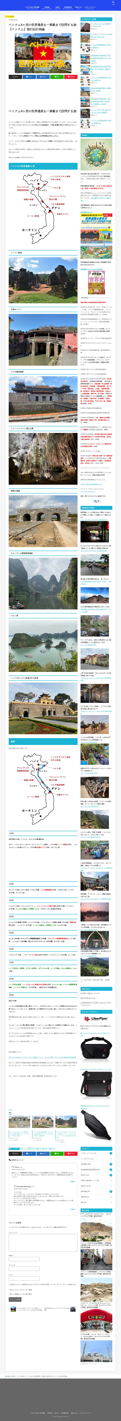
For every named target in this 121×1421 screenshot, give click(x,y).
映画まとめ (85, 1186)
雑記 (83, 1202)
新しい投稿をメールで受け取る (21, 1294)
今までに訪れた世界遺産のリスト (91, 484)
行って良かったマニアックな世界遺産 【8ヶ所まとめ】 (101, 36)
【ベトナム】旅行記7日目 (89, 773)
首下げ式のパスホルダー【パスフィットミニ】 (96, 1069)
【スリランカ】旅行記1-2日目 (90, 837)
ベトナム (24, 1148)
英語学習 (85, 1197)
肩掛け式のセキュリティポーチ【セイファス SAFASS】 (95, 1107)
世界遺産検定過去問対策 (90, 1169)
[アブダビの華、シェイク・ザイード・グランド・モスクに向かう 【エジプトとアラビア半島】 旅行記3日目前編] (96, 1363)
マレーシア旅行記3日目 (88, 645)
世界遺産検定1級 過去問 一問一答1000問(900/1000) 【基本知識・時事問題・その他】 (100, 101)
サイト (11, 1275)
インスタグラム (87, 1159)
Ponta (17, 1167)
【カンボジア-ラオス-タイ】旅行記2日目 (94, 551)
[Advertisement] (43, 93)
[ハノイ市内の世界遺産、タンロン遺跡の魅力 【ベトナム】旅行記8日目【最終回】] (43, 1122)
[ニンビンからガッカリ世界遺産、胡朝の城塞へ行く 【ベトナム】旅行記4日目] (19, 1122)
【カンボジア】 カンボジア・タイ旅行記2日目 (96, 899)
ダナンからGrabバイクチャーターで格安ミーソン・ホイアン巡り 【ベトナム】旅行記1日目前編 (42, 1057)
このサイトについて (88, 1153)
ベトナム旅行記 (10, 16)
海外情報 (85, 1191)
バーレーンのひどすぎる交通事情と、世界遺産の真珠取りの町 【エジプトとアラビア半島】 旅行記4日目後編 (96, 1245)
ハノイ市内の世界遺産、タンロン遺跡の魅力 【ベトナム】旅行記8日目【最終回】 (43, 1133)
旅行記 (39, 1148)
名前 (11, 1255)
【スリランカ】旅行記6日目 (90, 806)
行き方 (53, 1148)
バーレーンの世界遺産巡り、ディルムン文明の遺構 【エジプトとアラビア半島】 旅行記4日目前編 (96, 1274)
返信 (73, 1181)
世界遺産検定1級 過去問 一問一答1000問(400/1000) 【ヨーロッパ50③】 (100, 58)
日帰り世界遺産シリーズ (90, 1180)
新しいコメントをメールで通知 (21, 1290)
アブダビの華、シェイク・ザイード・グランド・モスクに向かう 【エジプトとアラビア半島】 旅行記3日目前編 (95, 1336)
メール (12, 1265)
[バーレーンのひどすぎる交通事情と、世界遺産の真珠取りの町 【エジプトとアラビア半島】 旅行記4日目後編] (96, 1269)
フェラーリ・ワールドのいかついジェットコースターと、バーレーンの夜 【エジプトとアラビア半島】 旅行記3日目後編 (96, 1305)
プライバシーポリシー (88, 491)
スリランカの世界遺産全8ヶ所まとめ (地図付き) (101, 79)
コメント (13, 1232)
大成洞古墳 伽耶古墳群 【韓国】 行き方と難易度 (101, 89)
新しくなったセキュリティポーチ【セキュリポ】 (95, 1034)
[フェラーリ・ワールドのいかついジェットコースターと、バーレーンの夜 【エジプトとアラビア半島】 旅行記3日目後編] (96, 1331)
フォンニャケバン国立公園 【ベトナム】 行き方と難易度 (100, 111)
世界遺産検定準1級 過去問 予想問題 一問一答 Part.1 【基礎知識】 (100, 69)
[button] (43, 53)
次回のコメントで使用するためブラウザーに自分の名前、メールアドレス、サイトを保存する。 (43, 1284)
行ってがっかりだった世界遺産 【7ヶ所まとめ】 (100, 25)
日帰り (46, 1148)
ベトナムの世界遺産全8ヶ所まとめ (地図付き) (101, 46)
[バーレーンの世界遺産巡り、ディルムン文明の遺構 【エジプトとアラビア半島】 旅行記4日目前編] (96, 1300)
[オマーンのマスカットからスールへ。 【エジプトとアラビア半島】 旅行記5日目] (96, 1240)
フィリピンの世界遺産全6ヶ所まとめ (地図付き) (101, 122)
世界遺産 (32, 1148)
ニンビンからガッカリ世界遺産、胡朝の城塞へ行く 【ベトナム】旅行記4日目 (19, 1133)
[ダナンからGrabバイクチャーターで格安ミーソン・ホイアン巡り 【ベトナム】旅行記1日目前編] (66, 1122)
